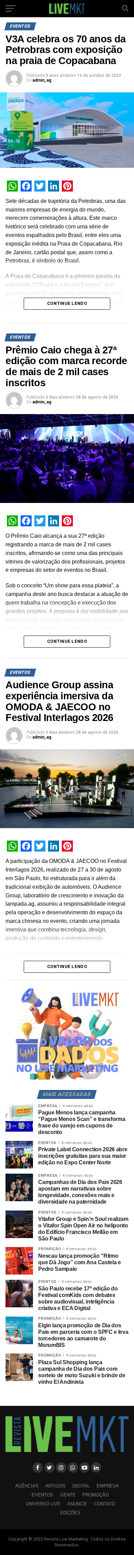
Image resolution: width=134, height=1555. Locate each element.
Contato (104, 1503)
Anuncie (77, 1503)
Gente (68, 1494)
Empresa (108, 1486)
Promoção (95, 1494)
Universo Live (43, 1503)
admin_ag (41, 80)
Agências (26, 1486)
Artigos (55, 1486)
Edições (70, 1512)
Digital (81, 1486)
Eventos (42, 1494)
